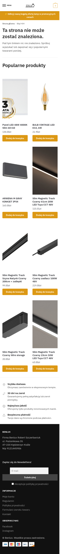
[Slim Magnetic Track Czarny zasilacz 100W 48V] (45, 247)
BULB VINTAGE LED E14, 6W (43, 126)
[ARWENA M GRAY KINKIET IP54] (15, 171)
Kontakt (6, 514)
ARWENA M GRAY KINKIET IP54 (12, 200)
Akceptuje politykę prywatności (31, 484)
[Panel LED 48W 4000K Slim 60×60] (15, 97)
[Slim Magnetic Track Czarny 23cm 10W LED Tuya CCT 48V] (45, 324)
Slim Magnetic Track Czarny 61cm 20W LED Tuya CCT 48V (43, 201)
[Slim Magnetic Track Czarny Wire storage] (15, 324)
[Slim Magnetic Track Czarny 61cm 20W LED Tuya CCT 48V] (45, 171)
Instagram (8, 530)
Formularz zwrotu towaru (16, 509)
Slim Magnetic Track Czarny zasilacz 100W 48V (44, 278)
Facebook (7, 526)
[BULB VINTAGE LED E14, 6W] (45, 97)
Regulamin (8, 500)
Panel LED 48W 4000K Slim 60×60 (14, 126)
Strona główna (8, 23)
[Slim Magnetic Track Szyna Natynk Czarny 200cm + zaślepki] (15, 247)
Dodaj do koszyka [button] (15, 138)
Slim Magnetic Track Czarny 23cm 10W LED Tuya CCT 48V (43, 355)
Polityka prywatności (13, 505)
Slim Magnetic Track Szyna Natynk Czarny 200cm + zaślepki (14, 278)
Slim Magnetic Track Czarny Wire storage (13, 353)
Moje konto (8, 496)
